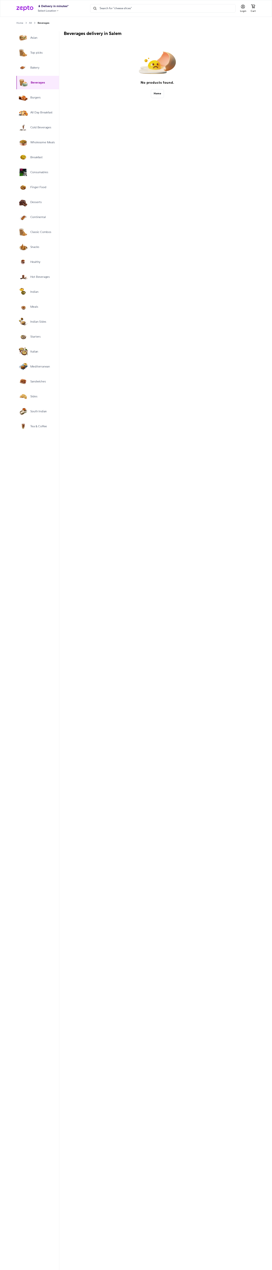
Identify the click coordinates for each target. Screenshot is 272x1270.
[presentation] (26, 22)
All (30, 22)
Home (19, 22)
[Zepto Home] (24, 8)
